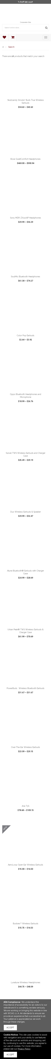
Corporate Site (25, 22)
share (42, 115)
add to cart (27, 94)
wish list (26, 115)
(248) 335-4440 (26, 2)
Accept (10, 1027)
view (10, 115)
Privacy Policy (24, 1049)
